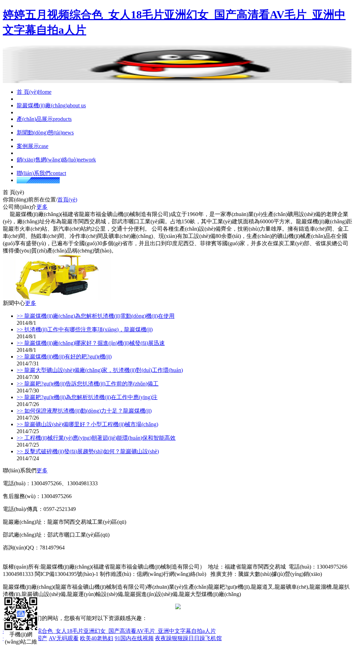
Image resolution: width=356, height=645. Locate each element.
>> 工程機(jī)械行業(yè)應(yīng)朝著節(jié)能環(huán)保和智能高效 (96, 438)
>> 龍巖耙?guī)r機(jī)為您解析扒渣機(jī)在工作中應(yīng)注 (87, 397)
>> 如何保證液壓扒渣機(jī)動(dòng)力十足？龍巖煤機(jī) (84, 411)
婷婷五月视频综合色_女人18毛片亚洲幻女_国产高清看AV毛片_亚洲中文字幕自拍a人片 (109, 631)
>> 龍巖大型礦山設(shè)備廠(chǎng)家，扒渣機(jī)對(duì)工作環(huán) (100, 370)
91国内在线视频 (134, 638)
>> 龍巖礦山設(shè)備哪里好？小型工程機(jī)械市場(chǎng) (87, 424)
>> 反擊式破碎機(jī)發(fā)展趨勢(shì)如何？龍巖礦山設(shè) (88, 451)
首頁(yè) (67, 199)
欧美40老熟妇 (96, 638)
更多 (42, 207)
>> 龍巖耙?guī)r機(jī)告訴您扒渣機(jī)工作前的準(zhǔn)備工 (88, 384)
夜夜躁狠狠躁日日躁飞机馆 (188, 638)
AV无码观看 (64, 638)
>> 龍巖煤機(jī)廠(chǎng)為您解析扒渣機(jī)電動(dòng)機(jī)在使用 (96, 316)
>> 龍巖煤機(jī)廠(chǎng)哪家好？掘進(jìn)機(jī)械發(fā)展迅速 (91, 343)
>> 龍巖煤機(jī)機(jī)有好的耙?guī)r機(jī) (64, 356)
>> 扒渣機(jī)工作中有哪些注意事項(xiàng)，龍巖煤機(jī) (85, 329)
